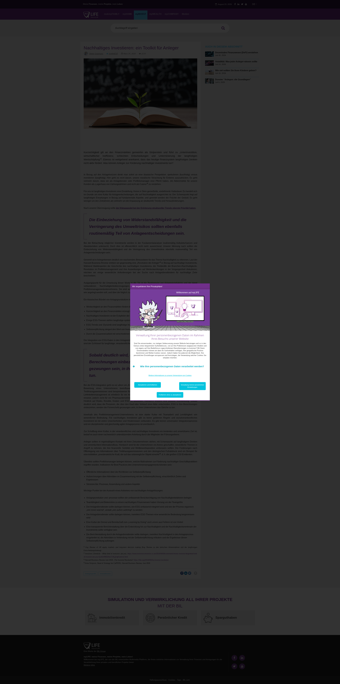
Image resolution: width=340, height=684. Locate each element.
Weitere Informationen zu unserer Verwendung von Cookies (170, 375)
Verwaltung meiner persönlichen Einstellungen (192, 386)
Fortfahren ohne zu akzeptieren (170, 395)
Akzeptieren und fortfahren (147, 385)
